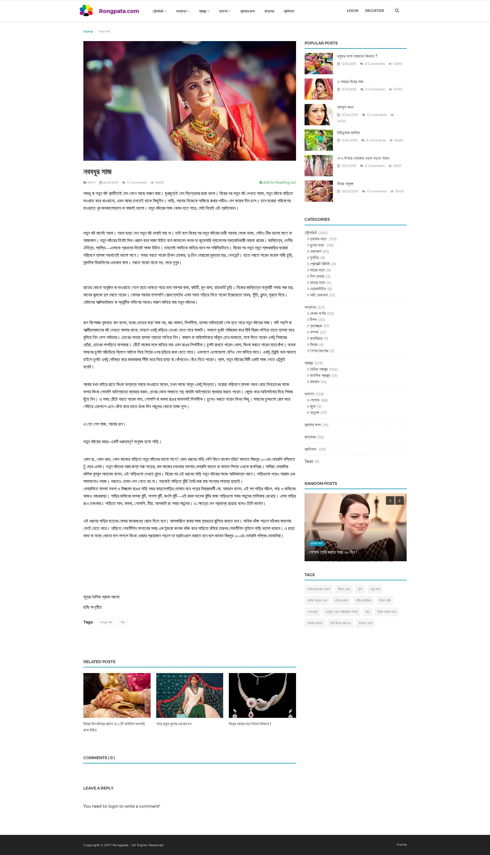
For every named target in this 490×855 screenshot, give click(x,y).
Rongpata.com (119, 11)
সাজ (123, 622)
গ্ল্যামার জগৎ (247, 11)
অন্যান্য (181, 11)
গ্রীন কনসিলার (363, 600)
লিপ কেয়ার (316, 276)
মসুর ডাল (375, 589)
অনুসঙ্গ (314, 412)
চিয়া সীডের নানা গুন (340, 623)
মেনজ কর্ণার (317, 313)
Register (374, 10)
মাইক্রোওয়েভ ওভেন (318, 589)
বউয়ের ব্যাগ (341, 600)
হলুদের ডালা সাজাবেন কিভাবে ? (357, 56)
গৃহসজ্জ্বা (315, 325)
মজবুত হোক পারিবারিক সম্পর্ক (342, 612)
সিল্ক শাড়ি (384, 600)
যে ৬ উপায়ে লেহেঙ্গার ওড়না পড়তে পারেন (363, 158)
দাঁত (367, 612)
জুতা (312, 406)
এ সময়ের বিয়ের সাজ (350, 81)
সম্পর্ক (313, 332)
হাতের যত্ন (317, 282)
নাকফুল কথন (345, 107)
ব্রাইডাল (289, 11)
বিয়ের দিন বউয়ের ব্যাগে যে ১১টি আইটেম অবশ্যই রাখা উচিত (114, 727)
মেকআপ (315, 251)
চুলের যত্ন (317, 245)
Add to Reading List (279, 182)
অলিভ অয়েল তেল (317, 600)
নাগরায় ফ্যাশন (314, 623)
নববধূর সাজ (106, 622)
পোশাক (314, 400)
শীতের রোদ (344, 589)
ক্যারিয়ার (315, 338)
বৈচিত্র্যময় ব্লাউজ (348, 132)
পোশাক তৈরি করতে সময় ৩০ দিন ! (333, 552)
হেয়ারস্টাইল (317, 288)
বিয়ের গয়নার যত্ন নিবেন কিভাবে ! (250, 723)
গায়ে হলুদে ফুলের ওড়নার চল (173, 723)
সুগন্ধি (314, 257)
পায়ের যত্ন (317, 270)
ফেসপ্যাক (312, 612)
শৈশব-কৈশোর (318, 350)
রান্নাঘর (269, 11)
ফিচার (313, 344)
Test (309, 461)
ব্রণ (360, 589)
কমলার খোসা (365, 623)
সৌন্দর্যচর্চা (158, 11)
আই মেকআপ (318, 295)
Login (352, 10)
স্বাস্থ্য (203, 11)
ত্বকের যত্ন (318, 238)
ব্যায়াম (314, 381)
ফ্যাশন (224, 11)
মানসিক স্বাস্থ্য (319, 375)
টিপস (313, 319)
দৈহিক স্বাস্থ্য (318, 369)
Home (88, 31)
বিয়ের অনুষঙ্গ (345, 183)
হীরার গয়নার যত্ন (386, 612)
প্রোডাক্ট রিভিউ (319, 263)
